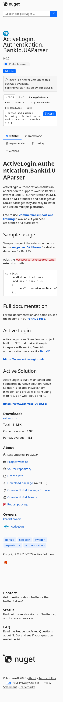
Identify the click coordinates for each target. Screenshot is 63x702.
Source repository (19, 469)
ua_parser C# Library (26, 247)
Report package (17, 504)
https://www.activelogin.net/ (23, 359)
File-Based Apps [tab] (13, 107)
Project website (17, 462)
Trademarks (27, 687)
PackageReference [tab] (38, 97)
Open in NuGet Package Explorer (29, 490)
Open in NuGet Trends (22, 497)
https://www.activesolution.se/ (25, 404)
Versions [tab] (13, 151)
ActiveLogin (18, 526)
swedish (24, 540)
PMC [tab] (21, 97)
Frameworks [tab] (34, 136)
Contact (10, 593)
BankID (45, 351)
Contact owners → (13, 519)
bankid (9, 540)
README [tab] (13, 136)
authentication (35, 545)
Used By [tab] (39, 143)
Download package (20, 483)
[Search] (53, 14)
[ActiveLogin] (6, 527)
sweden (40, 540)
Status (8, 610)
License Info (15, 476)
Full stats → (10, 418)
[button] (49, 113)
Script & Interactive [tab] (40, 102)
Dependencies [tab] (17, 143)
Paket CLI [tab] (20, 102)
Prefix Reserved (18, 64)
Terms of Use (47, 678)
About (32, 678)
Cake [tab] (29, 107)
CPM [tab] (7, 102)
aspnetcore (12, 545)
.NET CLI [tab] (9, 97)
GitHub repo (36, 319)
